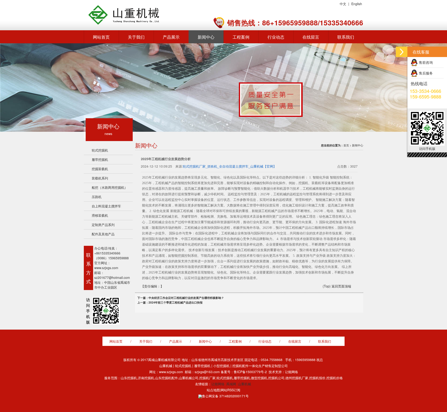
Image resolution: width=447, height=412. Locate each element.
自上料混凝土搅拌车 (106, 206)
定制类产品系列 (103, 224)
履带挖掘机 (100, 159)
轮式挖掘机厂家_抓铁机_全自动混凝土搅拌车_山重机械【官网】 (229, 166)
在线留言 (310, 37)
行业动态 (276, 37)
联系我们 (345, 37)
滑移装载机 (100, 215)
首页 (346, 145)
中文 (343, 3)
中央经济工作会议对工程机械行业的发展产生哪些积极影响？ (186, 298)
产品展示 (171, 37)
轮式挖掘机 (100, 150)
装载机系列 (100, 178)
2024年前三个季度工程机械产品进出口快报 (176, 302)
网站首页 (101, 37)
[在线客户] (401, 52)
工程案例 (241, 37)
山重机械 (244, 384)
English (356, 3)
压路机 (97, 196)
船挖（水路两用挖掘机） (110, 187)
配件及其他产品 (103, 234)
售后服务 (426, 73)
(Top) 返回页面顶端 (337, 286)
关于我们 (136, 37)
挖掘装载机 (100, 168)
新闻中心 (206, 37)
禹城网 (231, 384)
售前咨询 (426, 62)
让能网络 (217, 384)
